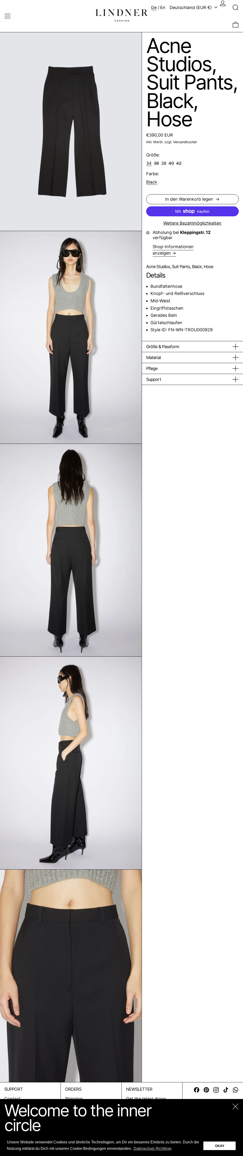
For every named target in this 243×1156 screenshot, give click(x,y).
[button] (235, 7)
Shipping (74, 1098)
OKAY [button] (219, 1146)
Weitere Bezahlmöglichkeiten (192, 223)
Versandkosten (185, 142)
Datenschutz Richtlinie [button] (153, 1149)
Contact (12, 1098)
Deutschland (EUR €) (191, 7)
